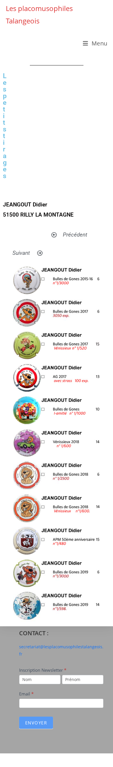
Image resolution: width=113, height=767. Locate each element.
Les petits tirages (5, 126)
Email (26, 694)
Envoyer (36, 723)
